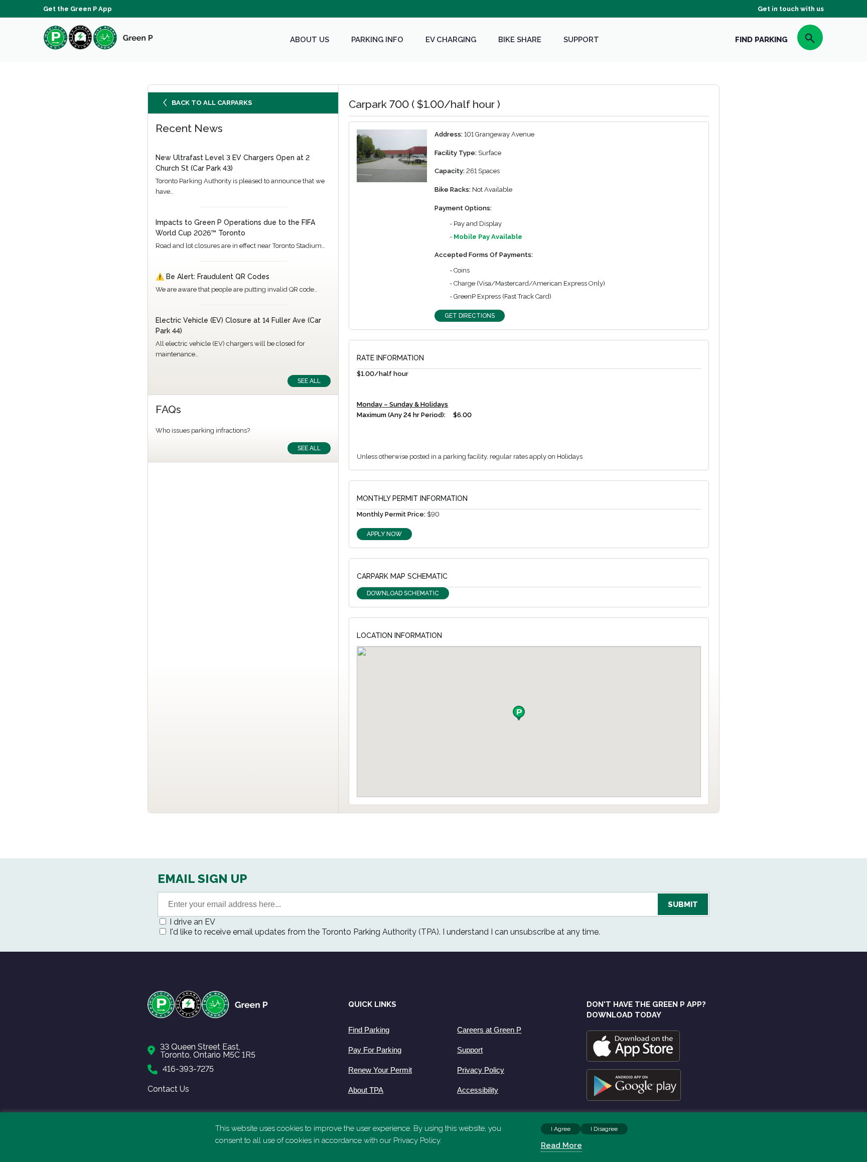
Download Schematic (403, 593)
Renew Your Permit (380, 1070)
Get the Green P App (77, 9)
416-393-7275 (188, 1069)
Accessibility (477, 1090)
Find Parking (368, 1029)
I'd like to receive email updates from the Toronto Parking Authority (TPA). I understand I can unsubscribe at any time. (385, 932)
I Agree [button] (560, 1128)
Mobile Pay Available (488, 236)
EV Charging (450, 39)
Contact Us (168, 1089)
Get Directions (470, 315)
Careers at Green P (489, 1029)
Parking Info (377, 39)
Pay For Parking (374, 1050)
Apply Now (384, 534)
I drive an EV (192, 922)
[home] (98, 49)
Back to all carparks (212, 102)
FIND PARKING (761, 39)
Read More (561, 1145)
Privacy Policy (480, 1070)
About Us (309, 39)
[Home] (238, 1016)
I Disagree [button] (604, 1128)
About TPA (365, 1090)
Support (581, 39)
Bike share (519, 39)
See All (309, 380)
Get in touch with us (791, 9)
